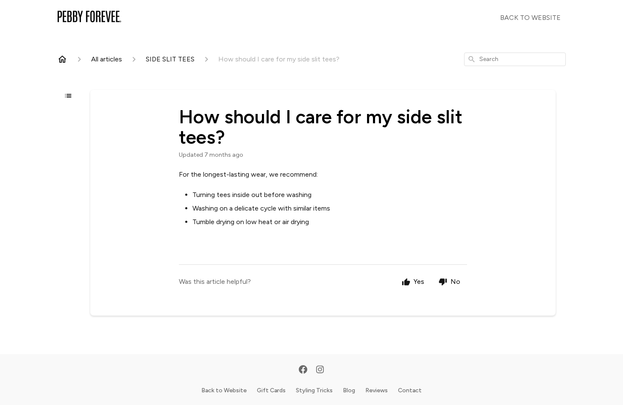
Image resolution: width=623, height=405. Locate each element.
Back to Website (224, 390)
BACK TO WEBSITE (530, 18)
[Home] (62, 59)
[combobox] (515, 59)
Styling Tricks (314, 390)
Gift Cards (271, 390)
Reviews (376, 390)
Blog (349, 390)
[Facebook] (303, 370)
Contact (410, 390)
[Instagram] (320, 370)
